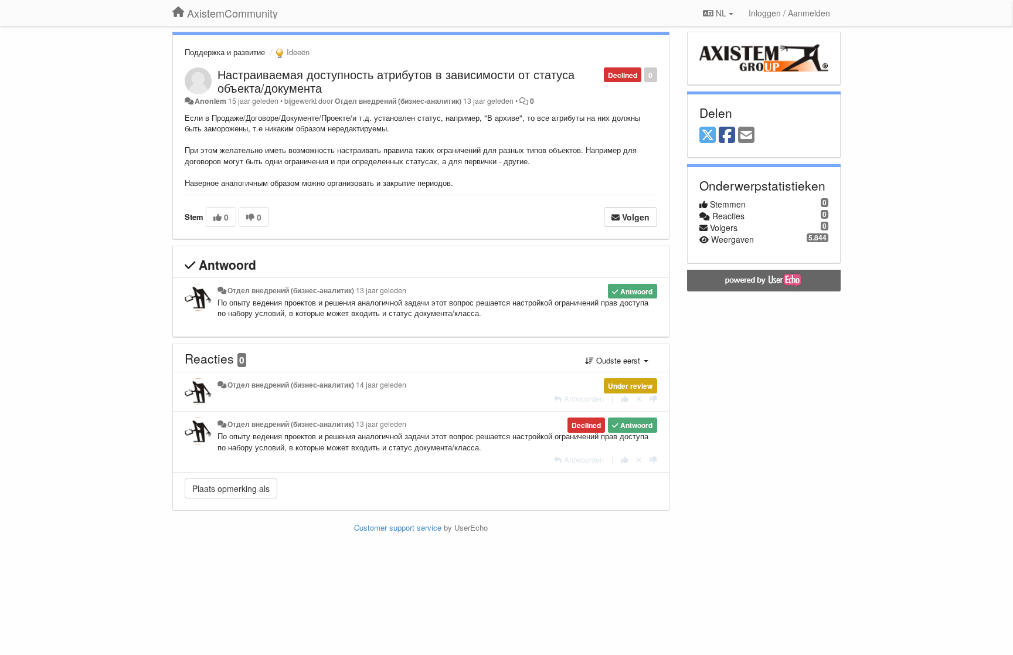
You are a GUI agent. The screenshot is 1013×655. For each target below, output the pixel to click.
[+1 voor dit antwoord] (624, 398)
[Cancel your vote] (639, 398)
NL (721, 13)
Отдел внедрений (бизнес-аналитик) (398, 101)
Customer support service (397, 527)
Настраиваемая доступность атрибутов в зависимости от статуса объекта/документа (396, 81)
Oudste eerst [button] (618, 360)
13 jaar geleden (381, 290)
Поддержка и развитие (225, 51)
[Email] (746, 135)
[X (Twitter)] (707, 135)
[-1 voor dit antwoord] (653, 398)
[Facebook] (727, 135)
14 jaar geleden (381, 384)
